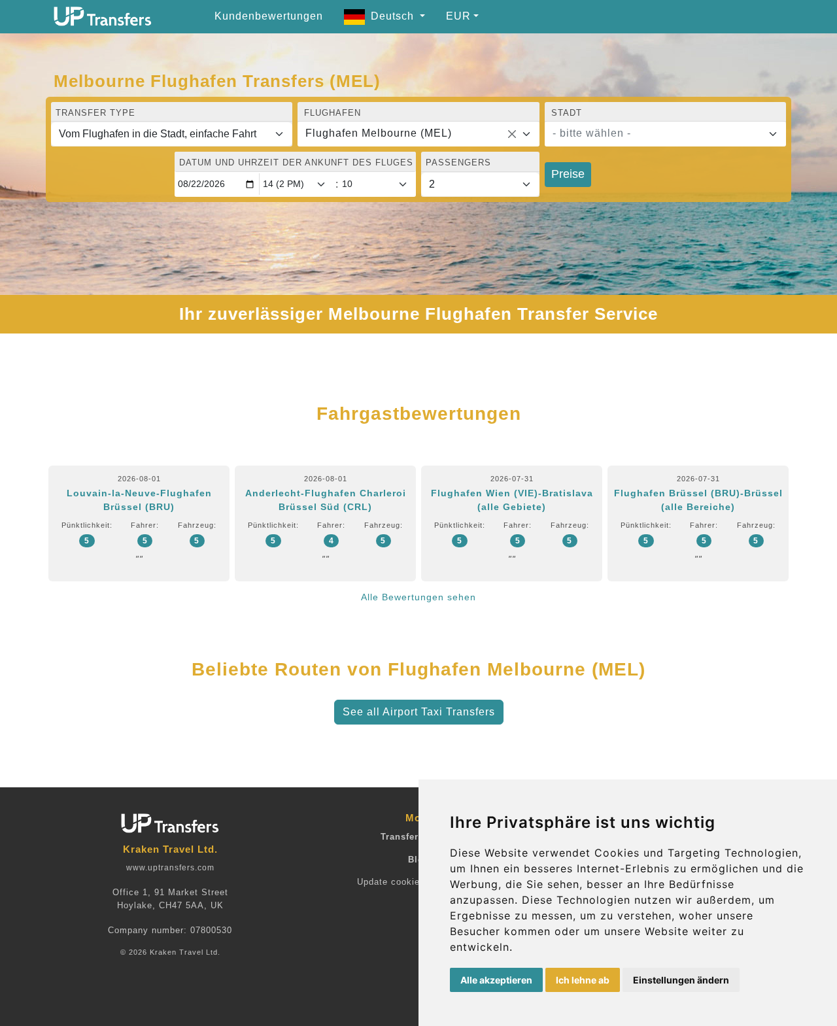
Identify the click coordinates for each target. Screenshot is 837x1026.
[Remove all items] (512, 134)
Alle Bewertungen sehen (418, 597)
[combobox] (418, 134)
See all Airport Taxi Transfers (419, 711)
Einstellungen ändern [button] (681, 979)
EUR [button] (458, 16)
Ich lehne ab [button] (582, 979)
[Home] (103, 16)
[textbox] (657, 133)
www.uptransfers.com (170, 867)
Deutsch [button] (394, 16)
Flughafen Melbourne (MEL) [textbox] (378, 133)
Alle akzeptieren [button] (496, 979)
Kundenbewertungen (268, 16)
